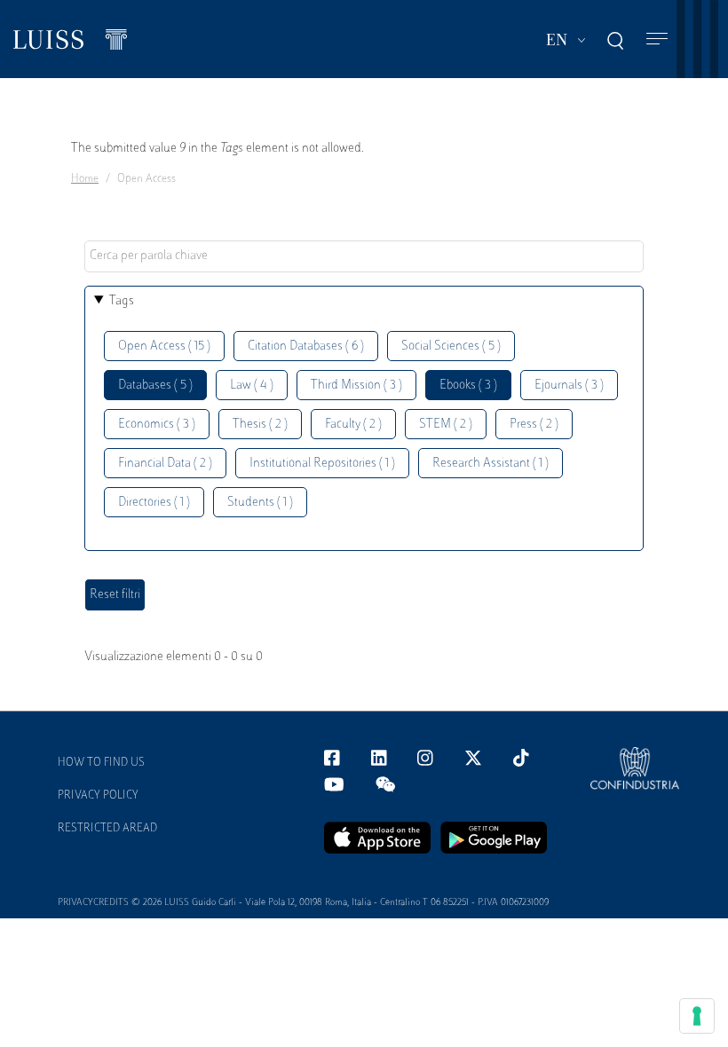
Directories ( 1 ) (154, 502)
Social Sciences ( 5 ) (451, 346)
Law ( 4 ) (251, 385)
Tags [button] (121, 301)
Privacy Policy (98, 796)
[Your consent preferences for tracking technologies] (697, 1016)
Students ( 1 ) (260, 502)
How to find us (101, 763)
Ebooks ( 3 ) (468, 385)
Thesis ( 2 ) (260, 424)
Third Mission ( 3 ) (356, 385)
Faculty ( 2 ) (353, 424)
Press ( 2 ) (534, 424)
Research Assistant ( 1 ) (490, 463)
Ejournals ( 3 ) (569, 385)
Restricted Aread (107, 828)
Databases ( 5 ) (155, 385)
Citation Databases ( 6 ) (306, 346)
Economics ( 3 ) (156, 424)
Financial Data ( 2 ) (165, 463)
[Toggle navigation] (657, 39)
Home (85, 179)
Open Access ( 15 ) (164, 346)
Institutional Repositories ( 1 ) (322, 463)
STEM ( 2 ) (445, 424)
